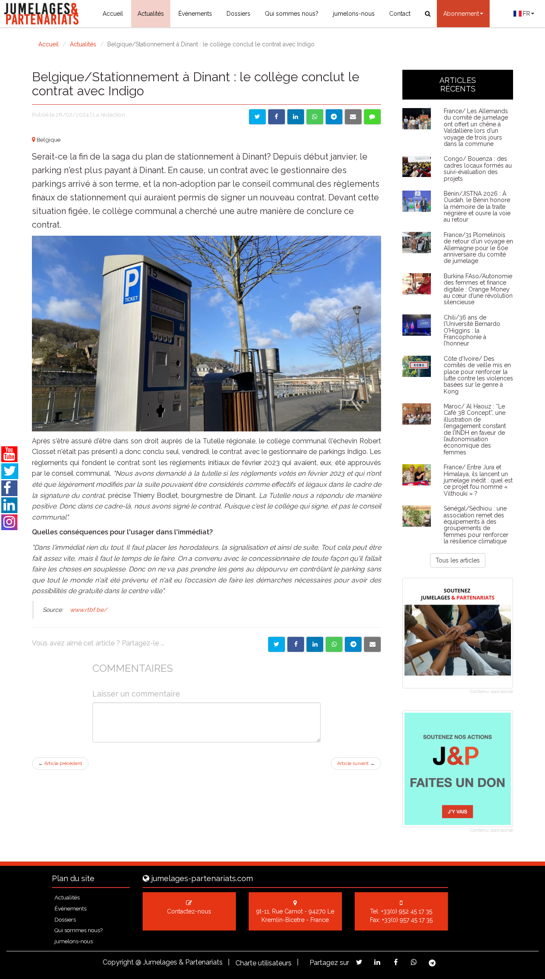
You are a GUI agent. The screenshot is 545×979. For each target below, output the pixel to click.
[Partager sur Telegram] (334, 117)
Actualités (151, 13)
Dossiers (238, 13)
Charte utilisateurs (263, 963)
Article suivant (356, 763)
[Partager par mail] (353, 117)
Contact (399, 13)
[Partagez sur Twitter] (359, 962)
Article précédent (60, 763)
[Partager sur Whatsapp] (315, 117)
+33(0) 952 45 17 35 (406, 911)
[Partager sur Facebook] (276, 117)
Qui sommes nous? (291, 13)
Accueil (113, 13)
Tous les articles (458, 560)
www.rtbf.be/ (88, 609)
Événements (195, 13)
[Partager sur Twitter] (257, 117)
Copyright (118, 962)
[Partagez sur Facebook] (395, 962)
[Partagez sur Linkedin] (377, 962)
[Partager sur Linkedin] (295, 117)
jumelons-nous (354, 13)
